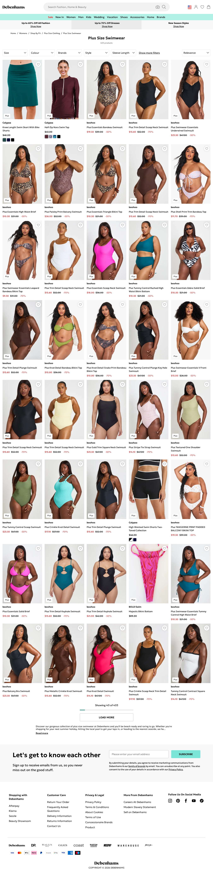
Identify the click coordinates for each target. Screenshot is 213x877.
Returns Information (59, 821)
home (13, 33)
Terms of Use (93, 817)
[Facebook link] (186, 801)
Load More (106, 717)
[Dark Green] (4, 140)
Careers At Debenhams (137, 802)
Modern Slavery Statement (140, 807)
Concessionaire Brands (99, 822)
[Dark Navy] (50, 136)
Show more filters (149, 52)
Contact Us (54, 826)
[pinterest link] (178, 801)
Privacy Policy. (176, 769)
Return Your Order (58, 802)
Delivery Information (59, 815)
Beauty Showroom (20, 821)
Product (90, 827)
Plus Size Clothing (52, 33)
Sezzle (12, 815)
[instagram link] (170, 801)
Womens (23, 33)
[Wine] (46, 136)
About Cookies (94, 812)
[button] (190, 7)
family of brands (136, 766)
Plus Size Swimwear (72, 33)
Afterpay (14, 805)
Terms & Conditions (97, 807)
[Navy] (8, 140)
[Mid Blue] (54, 136)
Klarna (13, 810)
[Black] (12, 140)
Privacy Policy (93, 802)
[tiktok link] (202, 801)
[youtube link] (194, 801)
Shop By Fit (35, 33)
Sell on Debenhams (135, 812)
